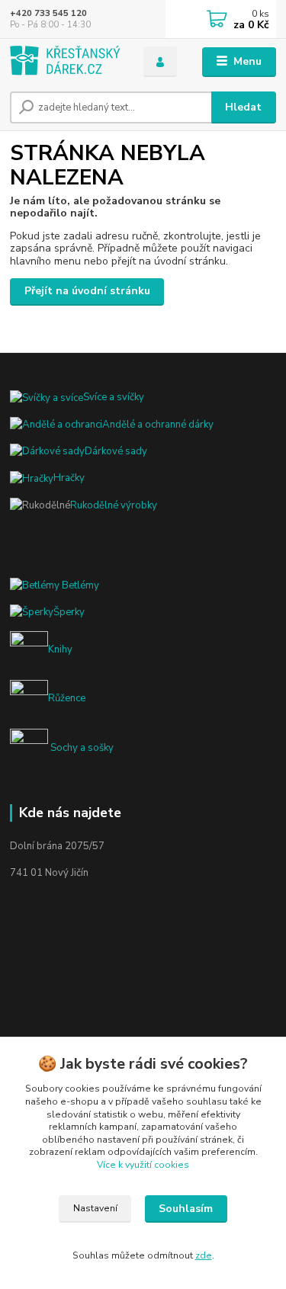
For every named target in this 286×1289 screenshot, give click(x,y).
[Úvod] (65, 62)
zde (203, 1255)
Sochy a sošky (81, 748)
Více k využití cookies (143, 1165)
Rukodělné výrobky (113, 505)
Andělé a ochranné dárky (158, 424)
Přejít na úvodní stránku (87, 291)
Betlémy (79, 585)
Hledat (243, 107)
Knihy (60, 650)
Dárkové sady (116, 451)
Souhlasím (186, 1208)
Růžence (66, 699)
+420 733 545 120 (48, 13)
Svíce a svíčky (113, 397)
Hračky (69, 478)
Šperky (69, 612)
